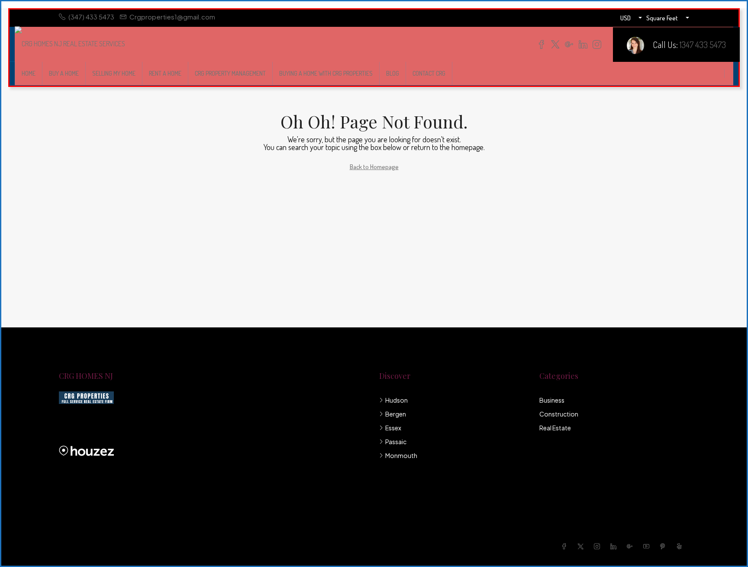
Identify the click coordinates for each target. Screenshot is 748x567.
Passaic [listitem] (395, 441)
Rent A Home (165, 73)
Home (28, 73)
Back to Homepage (374, 167)
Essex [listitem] (393, 428)
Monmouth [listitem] (401, 455)
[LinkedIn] (615, 546)
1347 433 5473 (703, 44)
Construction (558, 414)
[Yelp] (681, 546)
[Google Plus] (631, 546)
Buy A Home (64, 73)
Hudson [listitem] (396, 400)
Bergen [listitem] (395, 414)
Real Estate (555, 428)
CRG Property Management (230, 73)
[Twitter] (582, 546)
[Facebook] (566, 546)
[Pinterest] (664, 546)
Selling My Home (113, 73)
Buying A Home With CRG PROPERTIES (326, 73)
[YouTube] (648, 546)
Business (551, 400)
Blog (392, 73)
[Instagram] (598, 546)
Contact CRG (429, 73)
